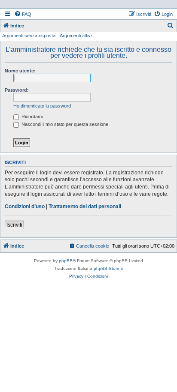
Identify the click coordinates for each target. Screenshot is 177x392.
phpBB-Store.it (108, 268)
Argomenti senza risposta (28, 35)
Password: (17, 90)
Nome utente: (20, 70)
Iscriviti (14, 225)
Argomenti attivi (76, 35)
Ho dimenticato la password (42, 105)
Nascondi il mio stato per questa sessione (64, 124)
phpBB (66, 260)
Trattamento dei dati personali (85, 206)
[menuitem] (22, 14)
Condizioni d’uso (25, 206)
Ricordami (31, 116)
